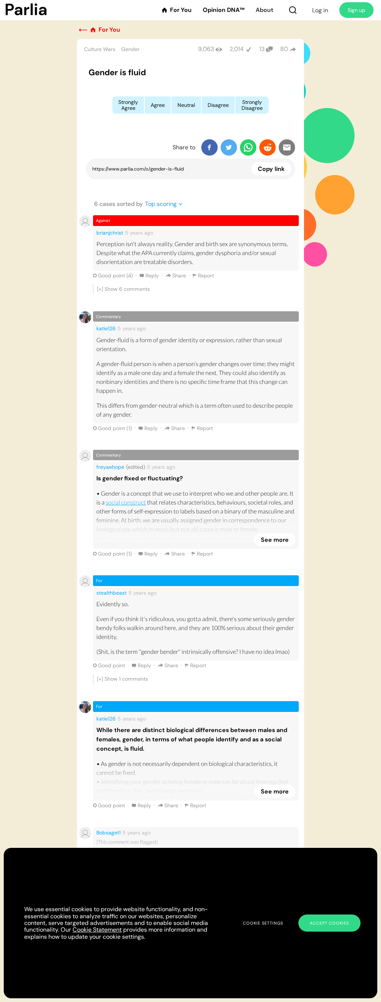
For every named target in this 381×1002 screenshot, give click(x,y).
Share (179, 275)
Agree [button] (158, 105)
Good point (111, 665)
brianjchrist (109, 233)
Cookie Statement (97, 929)
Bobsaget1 (108, 833)
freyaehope (110, 467)
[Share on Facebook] (209, 147)
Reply (152, 275)
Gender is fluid (117, 72)
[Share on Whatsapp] (248, 147)
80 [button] (284, 49)
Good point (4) (115, 275)
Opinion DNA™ (223, 10)
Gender (130, 49)
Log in (320, 10)
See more (275, 540)
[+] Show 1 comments (122, 678)
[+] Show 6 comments (123, 289)
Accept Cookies (329, 923)
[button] (293, 10)
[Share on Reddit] (267, 147)
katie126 (106, 328)
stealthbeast (111, 593)
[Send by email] (287, 147)
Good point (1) (115, 428)
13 (262, 49)
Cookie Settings (263, 923)
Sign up (356, 10)
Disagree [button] (218, 105)
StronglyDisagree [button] (252, 105)
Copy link (271, 169)
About (264, 10)
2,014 (237, 49)
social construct (126, 502)
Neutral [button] (186, 105)
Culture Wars (99, 49)
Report (206, 275)
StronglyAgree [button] (128, 105)
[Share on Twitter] (229, 147)
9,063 (206, 49)
